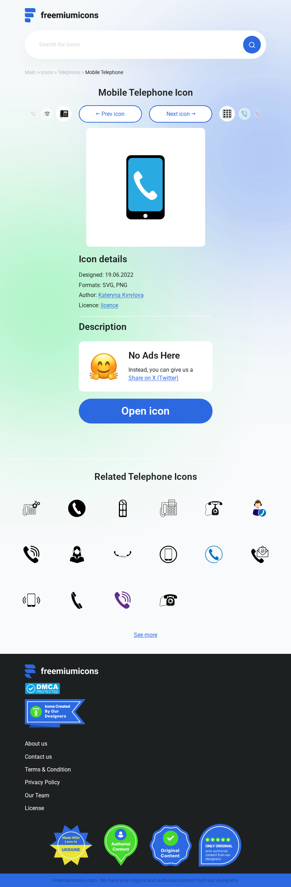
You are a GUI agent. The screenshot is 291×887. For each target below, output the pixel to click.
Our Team (37, 795)
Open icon (145, 411)
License (34, 808)
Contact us (38, 756)
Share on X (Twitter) (153, 378)
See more (145, 634)
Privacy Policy (42, 782)
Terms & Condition (48, 769)
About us (36, 743)
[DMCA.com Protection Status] (42, 688)
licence (109, 305)
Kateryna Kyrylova (121, 295)
